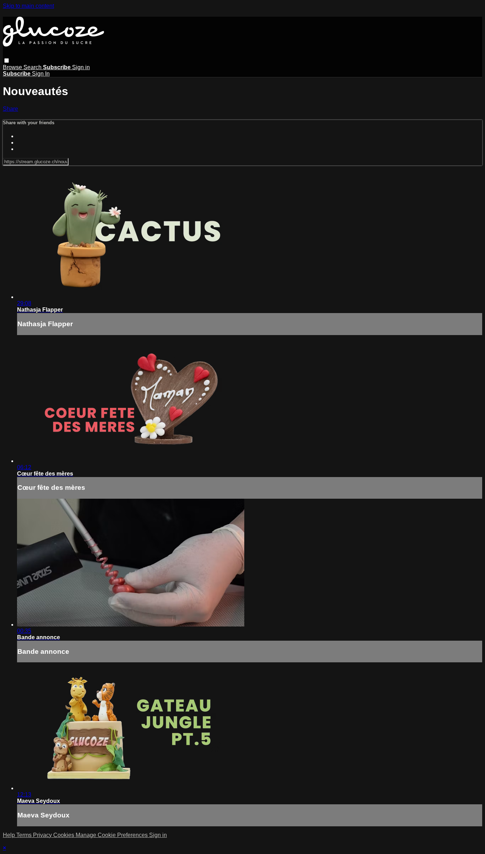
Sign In (41, 74)
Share (10, 109)
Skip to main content (28, 6)
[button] (6, 60)
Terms (24, 835)
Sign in (81, 67)
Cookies (64, 835)
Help (9, 835)
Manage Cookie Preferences (112, 835)
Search (33, 67)
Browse (13, 67)
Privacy (43, 835)
